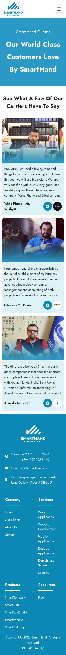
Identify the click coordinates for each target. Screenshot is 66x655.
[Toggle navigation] (59, 9)
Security (43, 572)
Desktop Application (46, 550)
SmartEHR (12, 605)
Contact (10, 534)
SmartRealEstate (16, 612)
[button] (47, 206)
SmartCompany (15, 597)
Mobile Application (46, 538)
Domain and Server (46, 563)
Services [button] (45, 499)
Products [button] (12, 584)
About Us (11, 527)
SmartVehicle (14, 620)
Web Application (46, 514)
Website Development (47, 526)
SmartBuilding (14, 627)
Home (9, 512)
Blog (41, 597)
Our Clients (12, 520)
